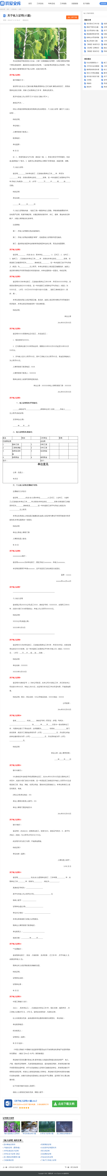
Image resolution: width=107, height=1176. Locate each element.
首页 (30, 3)
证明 (20, 9)
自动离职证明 (46, 1154)
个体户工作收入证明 (48, 1160)
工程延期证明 (9, 1160)
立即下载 (74, 17)
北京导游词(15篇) (93, 30)
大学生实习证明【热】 (12, 1154)
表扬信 (89, 83)
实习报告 (86, 3)
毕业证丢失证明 (47, 1157)
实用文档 (13, 9)
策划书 (89, 87)
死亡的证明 (45, 1151)
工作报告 (63, 3)
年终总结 (51, 3)
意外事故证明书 (9, 1144)
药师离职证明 (46, 1144)
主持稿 (89, 80)
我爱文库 (50, 1173)
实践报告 (74, 3)
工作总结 (40, 3)
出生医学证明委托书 (48, 1148)
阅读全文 (26, 20)
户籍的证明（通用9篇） (12, 1148)
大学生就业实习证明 (11, 1151)
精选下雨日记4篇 (92, 27)
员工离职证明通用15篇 (12, 1157)
